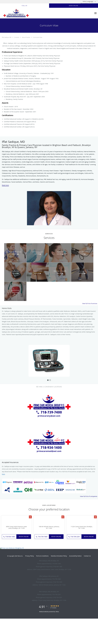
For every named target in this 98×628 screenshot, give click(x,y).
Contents (17, 37)
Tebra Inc (20, 556)
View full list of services (89, 303)
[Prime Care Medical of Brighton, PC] (49, 548)
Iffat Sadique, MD (7, 37)
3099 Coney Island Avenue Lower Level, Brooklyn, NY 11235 (16, 527)
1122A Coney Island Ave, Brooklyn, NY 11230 (81, 527)
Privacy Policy (29, 556)
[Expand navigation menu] (95, 13)
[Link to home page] (15, 13)
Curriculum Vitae (37, 37)
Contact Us (87, 556)
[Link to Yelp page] (30, 516)
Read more (5, 185)
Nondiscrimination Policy (59, 556)
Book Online (24, 536)
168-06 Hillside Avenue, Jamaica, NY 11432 (49, 527)
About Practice (26, 37)
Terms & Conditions (42, 556)
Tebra (57, 611)
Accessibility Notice (75, 556)
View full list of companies (88, 496)
